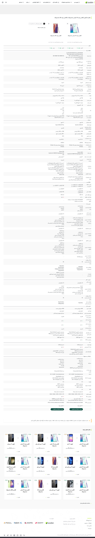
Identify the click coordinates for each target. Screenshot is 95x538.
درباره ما (89, 528)
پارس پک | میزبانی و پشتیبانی (69, 521)
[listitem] (77, 443)
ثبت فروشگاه (88, 520)
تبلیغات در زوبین (88, 523)
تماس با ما (89, 525)
